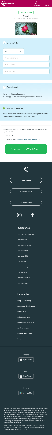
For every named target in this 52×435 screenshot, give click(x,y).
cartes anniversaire (25, 245)
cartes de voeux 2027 (26, 234)
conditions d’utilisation (26, 306)
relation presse (23, 328)
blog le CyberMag (24, 301)
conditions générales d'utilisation (27, 139)
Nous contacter (26, 191)
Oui (6, 135)
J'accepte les (22, 139)
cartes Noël (22, 240)
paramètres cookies (24, 333)
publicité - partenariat (25, 322)
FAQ (19, 339)
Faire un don (26, 180)
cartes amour (23, 250)
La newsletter (26, 203)
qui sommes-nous (23, 317)
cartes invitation (24, 278)
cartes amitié (23, 256)
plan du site (21, 312)
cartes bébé (22, 272)
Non (13, 135)
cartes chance (23, 283)
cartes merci (22, 261)
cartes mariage (23, 267)
